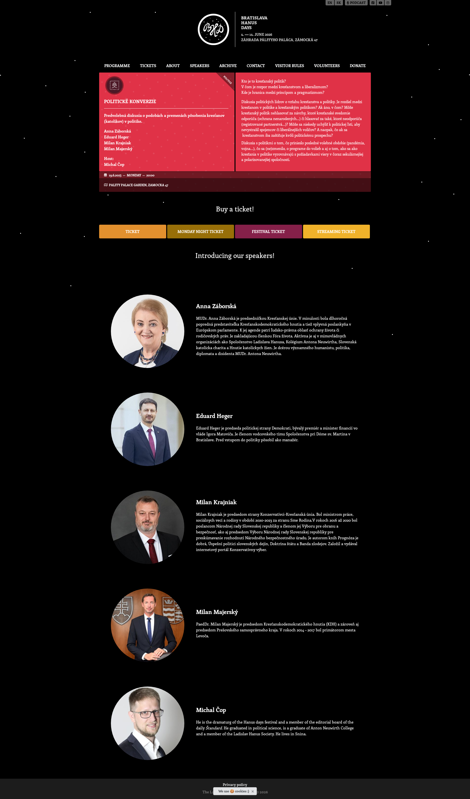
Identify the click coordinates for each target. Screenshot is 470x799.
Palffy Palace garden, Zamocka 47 (138, 185)
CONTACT (256, 65)
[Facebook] (373, 2)
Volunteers (327, 65)
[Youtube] (381, 2)
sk (339, 3)
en (330, 3)
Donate (358, 65)
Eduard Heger (116, 136)
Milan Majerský (118, 148)
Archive (228, 65)
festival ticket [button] (268, 231)
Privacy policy (235, 785)
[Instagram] (388, 2)
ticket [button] (133, 231)
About (173, 65)
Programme (117, 65)
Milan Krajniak (117, 142)
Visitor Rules (289, 65)
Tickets (148, 65)
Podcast (357, 3)
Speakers (199, 65)
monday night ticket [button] (200, 231)
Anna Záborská (117, 131)
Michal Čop (114, 164)
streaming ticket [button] (336, 231)
